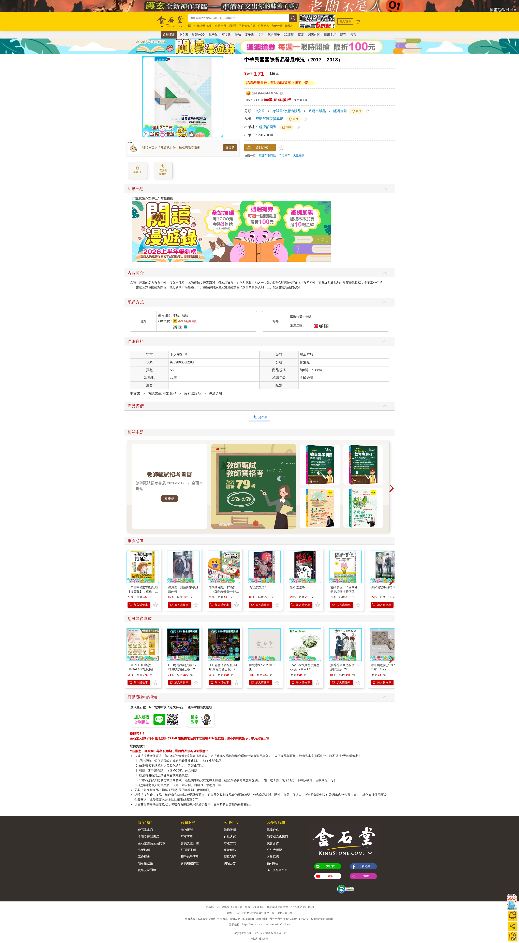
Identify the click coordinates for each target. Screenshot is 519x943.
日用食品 (330, 34)
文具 (261, 34)
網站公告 (230, 863)
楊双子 (232, 25)
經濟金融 (340, 111)
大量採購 (299, 155)
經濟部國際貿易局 (269, 119)
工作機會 (144, 856)
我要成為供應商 (277, 836)
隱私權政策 (145, 863)
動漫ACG (198, 34)
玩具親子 (274, 34)
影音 (343, 34)
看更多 (230, 147)
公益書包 (263, 25)
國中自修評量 (196, 25)
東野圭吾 (220, 25)
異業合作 (273, 830)
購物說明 (230, 830)
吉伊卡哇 (277, 25)
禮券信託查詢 (190, 856)
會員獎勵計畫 (190, 843)
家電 (301, 34)
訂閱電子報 (188, 850)
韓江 (210, 25)
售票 (353, 34)
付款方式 (230, 836)
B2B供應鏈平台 (277, 870)
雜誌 (238, 34)
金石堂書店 (145, 830)
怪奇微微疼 (297, 587)
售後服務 (230, 850)
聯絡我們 (230, 856)
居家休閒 (314, 34)
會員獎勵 (169, 34)
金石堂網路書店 (148, 836)
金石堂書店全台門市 (151, 843)
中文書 (183, 34)
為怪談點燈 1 (258, 587)
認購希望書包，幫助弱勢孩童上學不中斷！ (279, 83)
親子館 (213, 34)
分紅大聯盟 (274, 850)
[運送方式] (512, 936)
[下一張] (220, 97)
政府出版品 (317, 111)
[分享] (512, 926)
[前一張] (145, 97)
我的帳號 (187, 830)
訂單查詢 (187, 836)
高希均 (289, 25)
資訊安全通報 (147, 870)
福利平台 (273, 863)
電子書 (249, 34)
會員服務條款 (190, 863)
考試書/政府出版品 (286, 111)
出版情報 (144, 850)
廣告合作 (273, 843)
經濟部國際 (267, 127)
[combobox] (238, 18)
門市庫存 (284, 155)
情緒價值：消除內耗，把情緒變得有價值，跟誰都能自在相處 (345, 591)
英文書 (226, 34)
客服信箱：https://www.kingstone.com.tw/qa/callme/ (259, 924)
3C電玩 (289, 34)
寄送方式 (230, 843)
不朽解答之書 (247, 25)
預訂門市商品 (267, 155)
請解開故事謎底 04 (383, 587)
